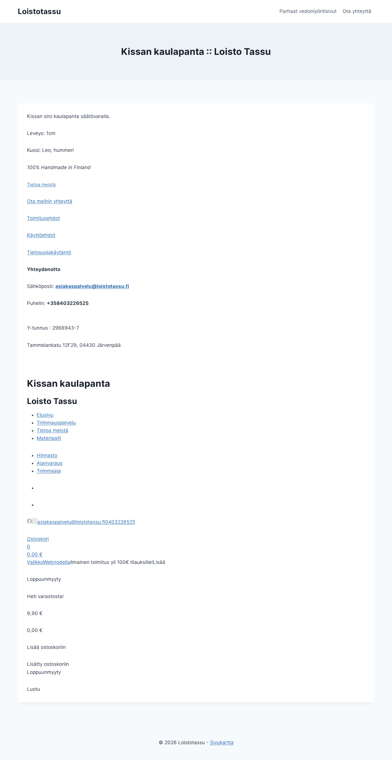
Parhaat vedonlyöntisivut (308, 11)
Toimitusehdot (43, 218)
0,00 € (34, 554)
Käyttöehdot (41, 235)
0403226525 (120, 522)
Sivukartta (222, 742)
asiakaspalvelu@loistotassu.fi (92, 286)
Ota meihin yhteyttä (49, 201)
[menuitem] (45, 415)
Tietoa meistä (41, 184)
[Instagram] (34, 522)
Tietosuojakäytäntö (49, 252)
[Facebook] (29, 522)
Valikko (35, 562)
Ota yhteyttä (357, 11)
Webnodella (56, 562)
